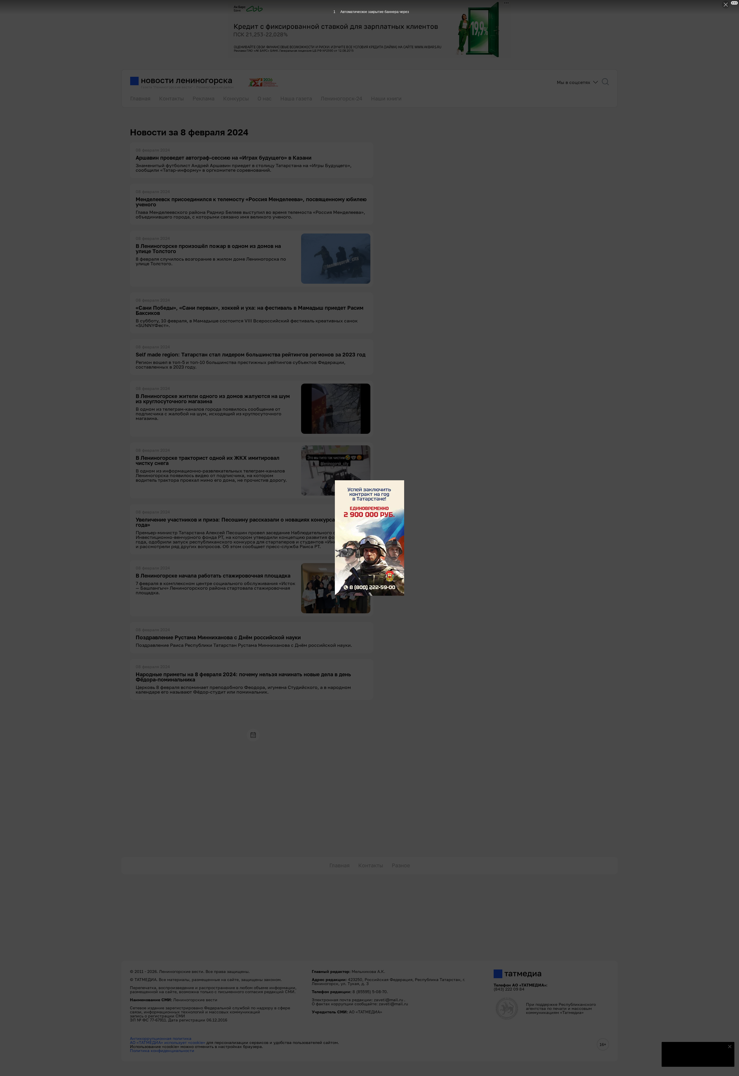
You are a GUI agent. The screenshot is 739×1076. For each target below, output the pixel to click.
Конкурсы (236, 98)
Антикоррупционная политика (160, 1038)
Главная (140, 98)
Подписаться (694, 1059)
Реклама (203, 98)
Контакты (171, 98)
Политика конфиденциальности (162, 1050)
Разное (401, 865)
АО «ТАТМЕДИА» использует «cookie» (167, 1042)
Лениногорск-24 (341, 98)
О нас (264, 98)
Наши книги (386, 98)
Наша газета (296, 98)
